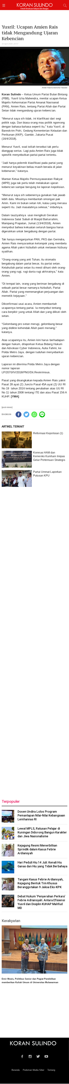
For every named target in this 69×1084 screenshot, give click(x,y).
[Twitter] (26, 414)
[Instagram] (30, 1056)
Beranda (16, 1070)
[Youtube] (46, 1056)
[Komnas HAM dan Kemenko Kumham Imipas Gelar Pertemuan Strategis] (17, 459)
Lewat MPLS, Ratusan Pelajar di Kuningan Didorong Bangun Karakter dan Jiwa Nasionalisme (42, 832)
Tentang (51, 1070)
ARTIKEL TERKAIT (13, 426)
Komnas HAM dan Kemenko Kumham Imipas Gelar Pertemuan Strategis (49, 456)
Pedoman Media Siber (33, 1070)
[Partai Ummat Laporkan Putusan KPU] (17, 478)
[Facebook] (18, 414)
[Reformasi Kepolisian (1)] (17, 439)
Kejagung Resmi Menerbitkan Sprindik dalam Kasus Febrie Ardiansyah (37, 849)
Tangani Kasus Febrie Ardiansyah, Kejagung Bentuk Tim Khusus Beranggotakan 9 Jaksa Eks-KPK (40, 883)
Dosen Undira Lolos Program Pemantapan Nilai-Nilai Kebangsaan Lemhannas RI (41, 815)
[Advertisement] (34, 641)
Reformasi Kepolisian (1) (48, 433)
